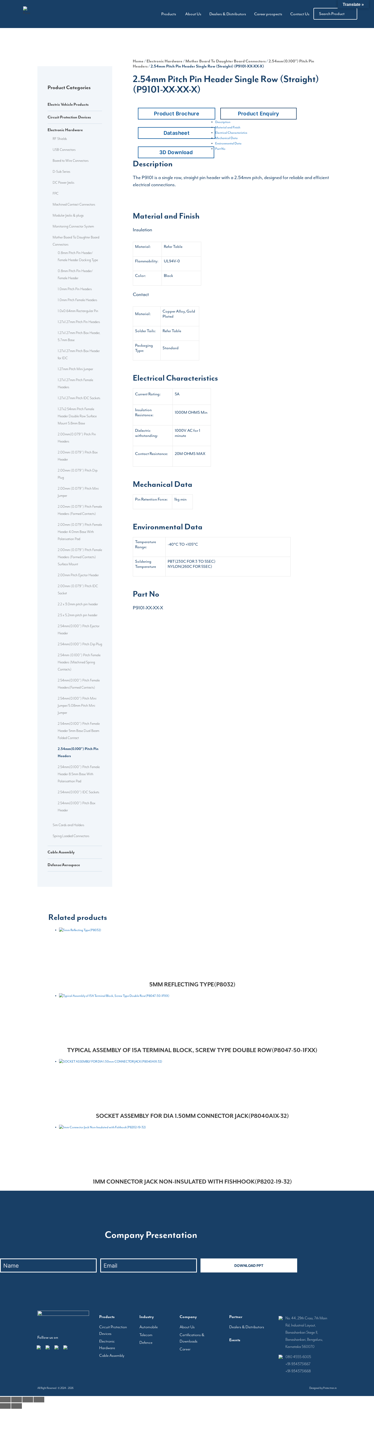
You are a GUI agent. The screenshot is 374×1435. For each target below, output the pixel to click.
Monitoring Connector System (73, 226)
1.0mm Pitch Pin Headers (75, 289)
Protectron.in (330, 1388)
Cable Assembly (61, 852)
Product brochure (176, 114)
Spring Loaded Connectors (71, 836)
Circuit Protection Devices (69, 117)
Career (185, 1349)
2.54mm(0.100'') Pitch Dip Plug (80, 644)
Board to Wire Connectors (71, 160)
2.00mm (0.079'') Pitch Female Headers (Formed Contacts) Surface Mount (80, 556)
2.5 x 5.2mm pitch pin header (77, 615)
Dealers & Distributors (227, 14)
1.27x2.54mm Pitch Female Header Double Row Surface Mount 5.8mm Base (77, 416)
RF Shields (60, 138)
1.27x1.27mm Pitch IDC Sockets (79, 398)
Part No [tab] (220, 149)
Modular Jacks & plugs (68, 215)
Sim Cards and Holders (68, 825)
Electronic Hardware (65, 129)
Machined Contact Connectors (74, 204)
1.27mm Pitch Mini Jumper (75, 369)
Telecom (145, 1334)
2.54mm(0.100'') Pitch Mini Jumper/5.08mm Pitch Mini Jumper (77, 705)
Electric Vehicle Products (68, 104)
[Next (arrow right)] (16, 1406)
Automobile (148, 1327)
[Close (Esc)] (39, 1399)
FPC (56, 193)
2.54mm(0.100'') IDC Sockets (78, 792)
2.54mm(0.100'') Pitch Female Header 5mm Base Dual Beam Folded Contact (79, 730)
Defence (145, 1342)
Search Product (331, 13)
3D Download (176, 152)
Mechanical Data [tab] (226, 138)
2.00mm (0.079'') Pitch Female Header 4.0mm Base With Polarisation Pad (80, 531)
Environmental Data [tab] (228, 143)
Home (138, 61)
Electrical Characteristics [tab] (231, 133)
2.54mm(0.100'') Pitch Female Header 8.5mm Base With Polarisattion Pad (79, 774)
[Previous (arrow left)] (5, 1406)
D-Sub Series (61, 171)
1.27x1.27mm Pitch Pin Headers (79, 321)
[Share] (27, 1399)
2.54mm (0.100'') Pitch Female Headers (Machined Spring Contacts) (79, 662)
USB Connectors (64, 149)
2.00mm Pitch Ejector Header (78, 575)
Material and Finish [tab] (227, 127)
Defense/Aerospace (64, 864)
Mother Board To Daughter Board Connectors (225, 61)
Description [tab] (222, 122)
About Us (193, 14)
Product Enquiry (258, 114)
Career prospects (268, 14)
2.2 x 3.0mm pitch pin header (78, 604)
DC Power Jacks (63, 182)
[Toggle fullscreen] (16, 1399)
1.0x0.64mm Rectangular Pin (78, 311)
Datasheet (177, 133)
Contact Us (299, 14)
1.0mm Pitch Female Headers (77, 300)
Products (168, 14)
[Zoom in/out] (5, 1399)
